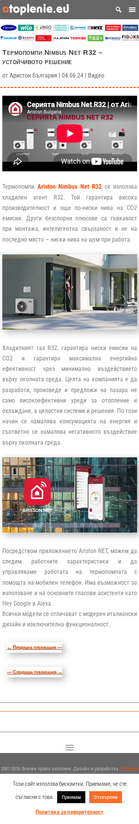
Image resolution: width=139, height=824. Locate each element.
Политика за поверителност (69, 812)
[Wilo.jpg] (26, 28)
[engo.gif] (43, 28)
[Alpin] (61, 39)
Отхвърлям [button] (105, 797)
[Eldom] (26, 39)
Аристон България (33, 75)
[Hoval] (43, 39)
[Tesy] (95, 39)
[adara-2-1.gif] (61, 28)
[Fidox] (130, 39)
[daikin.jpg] (9, 39)
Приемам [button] (71, 797)
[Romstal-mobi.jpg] (78, 28)
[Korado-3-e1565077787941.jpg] (113, 39)
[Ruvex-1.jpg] (130, 28)
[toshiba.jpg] (78, 39)
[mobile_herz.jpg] (95, 28)
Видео (96, 75)
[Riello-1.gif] (113, 28)
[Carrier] (9, 28)
